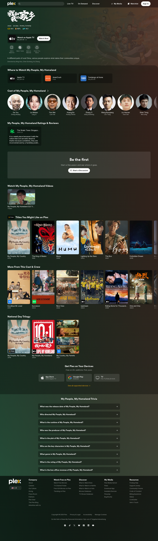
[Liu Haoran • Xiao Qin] (126, 104)
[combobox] (42, 4)
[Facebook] (83, 525)
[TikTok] (69, 525)
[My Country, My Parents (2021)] (67, 339)
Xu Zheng (36, 61)
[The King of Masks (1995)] (43, 240)
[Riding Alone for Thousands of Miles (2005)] (116, 289)
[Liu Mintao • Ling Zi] (34, 104)
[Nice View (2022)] (67, 289)
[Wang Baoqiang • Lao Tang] (107, 104)
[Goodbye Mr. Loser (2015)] (18, 289)
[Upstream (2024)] (92, 289)
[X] (74, 525)
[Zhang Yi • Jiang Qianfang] (89, 104)
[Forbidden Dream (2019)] (141, 240)
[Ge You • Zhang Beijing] (15, 104)
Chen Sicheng (28, 61)
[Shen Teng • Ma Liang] (144, 104)
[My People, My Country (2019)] (18, 240)
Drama (22, 26)
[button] (37, 49)
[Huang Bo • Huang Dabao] (70, 104)
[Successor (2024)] (43, 289)
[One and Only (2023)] (141, 289)
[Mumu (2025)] (67, 240)
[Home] (11, 3)
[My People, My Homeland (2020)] (43, 339)
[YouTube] (93, 525)
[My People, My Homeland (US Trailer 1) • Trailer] (21, 199)
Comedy (28, 26)
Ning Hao (19, 61)
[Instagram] (65, 525)
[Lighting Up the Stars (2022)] (92, 240)
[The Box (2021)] (116, 240)
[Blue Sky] (79, 525)
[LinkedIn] (88, 525)
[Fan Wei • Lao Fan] (52, 104)
